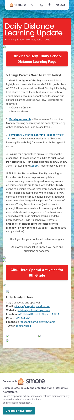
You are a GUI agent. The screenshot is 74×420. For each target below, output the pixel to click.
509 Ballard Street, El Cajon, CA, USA (38, 314)
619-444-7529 (23, 318)
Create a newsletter (19, 410)
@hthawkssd (23, 325)
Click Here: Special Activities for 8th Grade (37, 272)
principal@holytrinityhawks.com (32, 306)
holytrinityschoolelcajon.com (34, 310)
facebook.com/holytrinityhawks (37, 321)
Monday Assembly (20, 119)
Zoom (34, 165)
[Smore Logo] (18, 5)
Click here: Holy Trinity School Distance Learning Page (37, 59)
